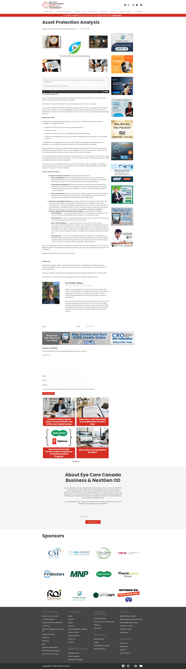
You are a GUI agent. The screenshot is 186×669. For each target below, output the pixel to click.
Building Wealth (47, 29)
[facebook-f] (125, 5)
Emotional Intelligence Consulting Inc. (53, 630)
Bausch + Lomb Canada (50, 616)
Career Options (125, 653)
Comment (46, 355)
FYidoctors (45, 637)
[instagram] (128, 5)
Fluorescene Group (48, 634)
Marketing (103, 11)
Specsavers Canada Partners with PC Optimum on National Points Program (59, 453)
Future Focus (93, 11)
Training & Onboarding (75, 659)
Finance (77, 11)
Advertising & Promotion (102, 645)
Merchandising (99, 639)
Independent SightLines (63, 11)
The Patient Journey (126, 626)
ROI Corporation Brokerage (51, 651)
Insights (70, 622)
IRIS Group (45, 641)
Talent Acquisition (74, 656)
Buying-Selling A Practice (128, 616)
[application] (75, 91)
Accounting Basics (100, 618)
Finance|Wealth (58, 29)
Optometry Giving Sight (49, 647)
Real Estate (97, 628)
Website (45, 385)
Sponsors (71, 626)
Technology (124, 632)
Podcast (70, 642)
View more (75, 461)
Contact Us (71, 639)
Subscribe (159, 664)
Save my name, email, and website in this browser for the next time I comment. (69, 389)
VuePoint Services (74, 636)
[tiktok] (131, 5)
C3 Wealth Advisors (48, 619)
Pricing (96, 642)
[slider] (106, 91)
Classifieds (138, 11)
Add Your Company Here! (50, 654)
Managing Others (73, 653)
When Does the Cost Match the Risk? (92, 451)
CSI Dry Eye (45, 626)
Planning (66, 29)
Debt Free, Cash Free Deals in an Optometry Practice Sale (92, 421)
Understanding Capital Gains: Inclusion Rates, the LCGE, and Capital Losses (59, 421)
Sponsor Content (125, 11)
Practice (113, 11)
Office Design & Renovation (129, 622)
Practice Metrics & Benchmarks (104, 622)
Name (44, 376)
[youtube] (137, 5)
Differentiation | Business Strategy (131, 619)
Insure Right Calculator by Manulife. (90, 209)
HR (84, 11)
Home (70, 616)
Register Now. (117, 15)
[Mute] (103, 91)
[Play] (44, 91)
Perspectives (124, 646)
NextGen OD (48, 11)
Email (44, 380)
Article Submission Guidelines (77, 629)
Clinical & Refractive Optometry (52, 622)
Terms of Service (73, 632)
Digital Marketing (99, 649)
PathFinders (123, 643)
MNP (43, 644)
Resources (72, 29)
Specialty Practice (126, 629)
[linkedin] (133, 5)
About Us (71, 619)
